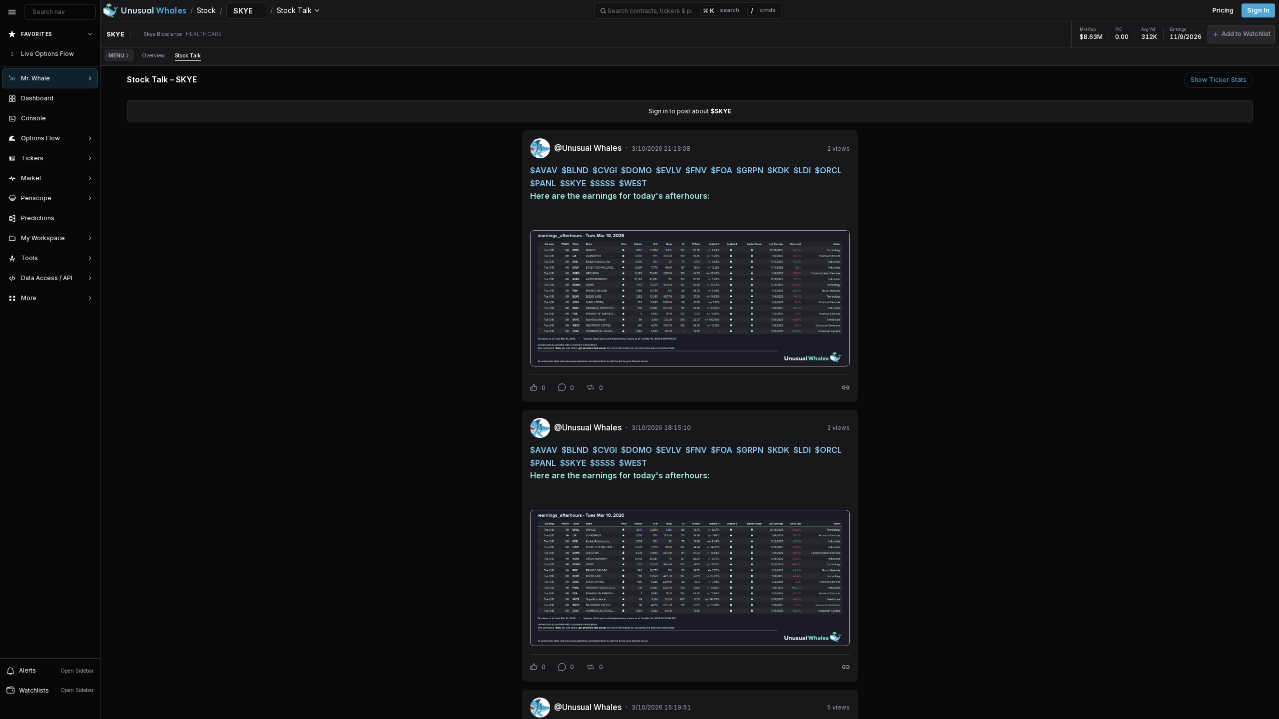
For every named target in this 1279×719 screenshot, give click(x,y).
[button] (1241, 34)
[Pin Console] (88, 118)
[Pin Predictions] (88, 218)
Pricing (1223, 10)
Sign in (1258, 10)
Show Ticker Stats (1219, 79)
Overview (153, 55)
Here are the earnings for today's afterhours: (619, 196)
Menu (116, 55)
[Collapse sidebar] (12, 12)
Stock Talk (188, 55)
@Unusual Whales (588, 148)
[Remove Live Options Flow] (91, 54)
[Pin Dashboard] (88, 98)
